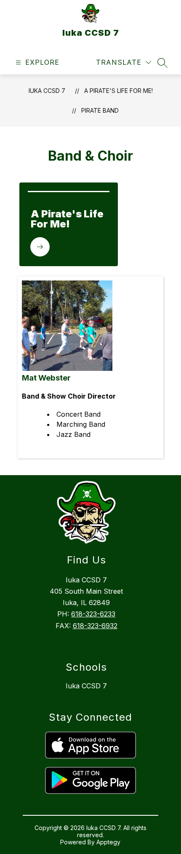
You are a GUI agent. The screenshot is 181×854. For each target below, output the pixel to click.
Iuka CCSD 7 (47, 90)
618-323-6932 (95, 625)
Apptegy (108, 842)
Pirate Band (100, 110)
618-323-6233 (93, 614)
